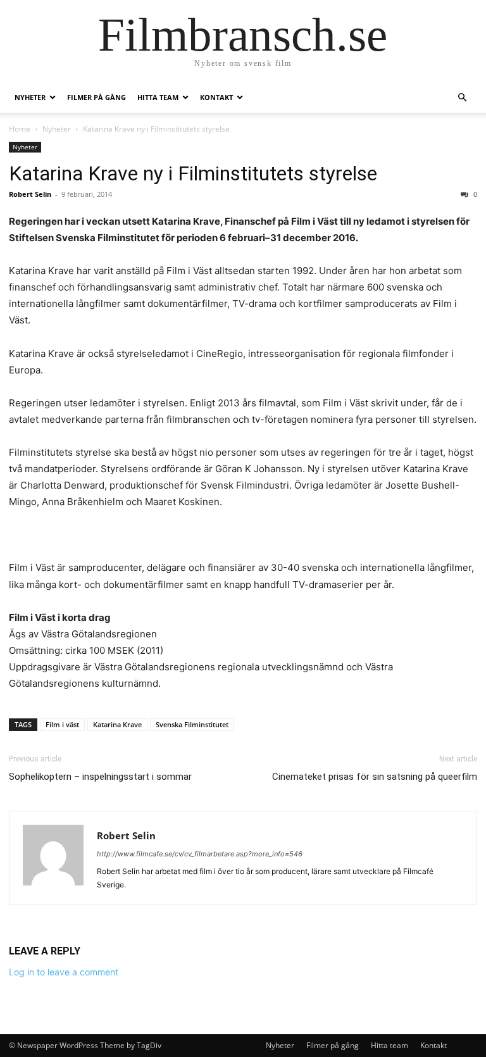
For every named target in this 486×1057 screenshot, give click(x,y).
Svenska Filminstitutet (192, 724)
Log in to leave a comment (63, 971)
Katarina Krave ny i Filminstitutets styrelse (193, 173)
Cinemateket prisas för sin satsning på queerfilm (374, 776)
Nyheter (30, 97)
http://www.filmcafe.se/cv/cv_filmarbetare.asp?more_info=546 (199, 853)
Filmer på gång (96, 97)
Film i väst (62, 724)
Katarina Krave (117, 724)
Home (19, 128)
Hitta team (157, 97)
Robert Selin (30, 194)
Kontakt (216, 97)
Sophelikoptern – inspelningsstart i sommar (100, 776)
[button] (462, 98)
